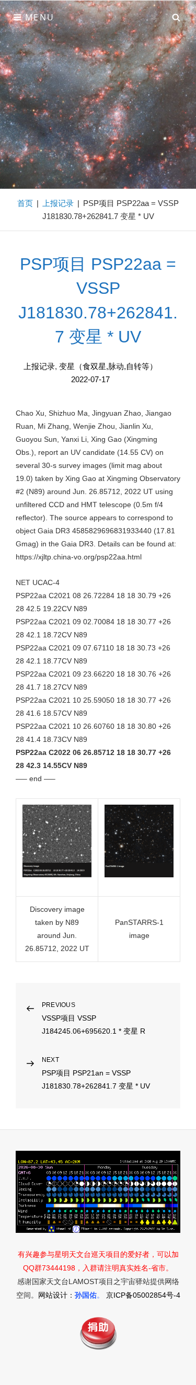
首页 (25, 203)
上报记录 (58, 203)
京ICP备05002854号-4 (143, 1295)
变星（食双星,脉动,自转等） (108, 366)
